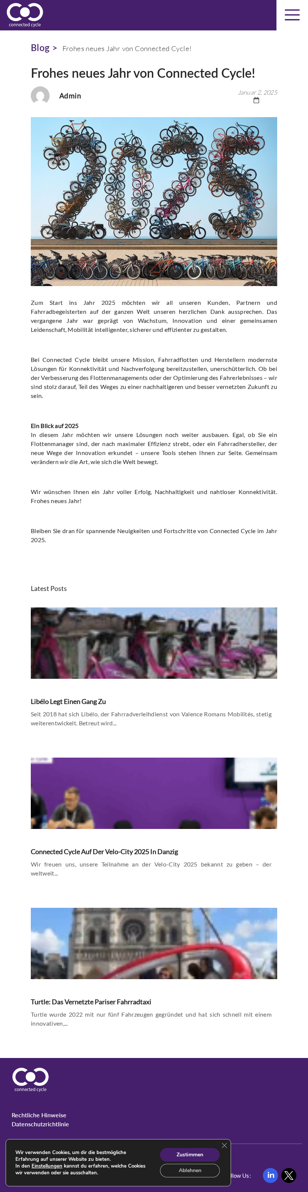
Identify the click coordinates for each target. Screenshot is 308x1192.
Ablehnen (190, 1170)
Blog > (44, 47)
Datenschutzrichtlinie (40, 1123)
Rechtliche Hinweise (39, 1114)
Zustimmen (190, 1154)
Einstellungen (47, 1166)
